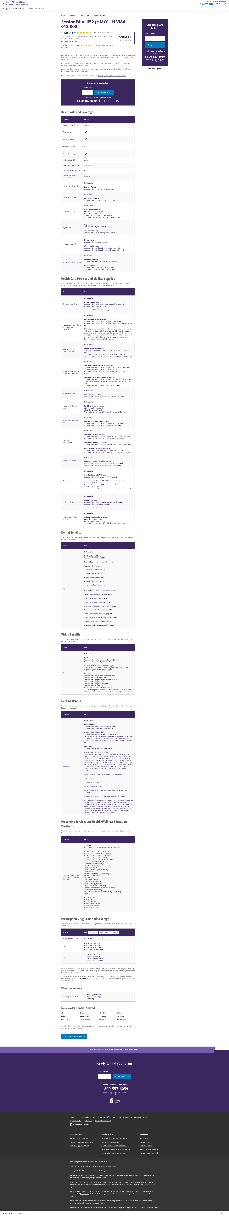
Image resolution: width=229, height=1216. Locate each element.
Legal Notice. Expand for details (15, 1213)
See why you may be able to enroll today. (112, 76)
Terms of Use (76, 1121)
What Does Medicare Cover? (149, 1149)
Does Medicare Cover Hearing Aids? (113, 1153)
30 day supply (93, 932)
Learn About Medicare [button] (19, 9)
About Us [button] (30, 9)
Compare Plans (39, 9)
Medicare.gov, (85, 1194)
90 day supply (114, 932)
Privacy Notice (84, 1117)
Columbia (83, 1013)
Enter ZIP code (87, 88)
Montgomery (84, 1016)
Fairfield (102, 1013)
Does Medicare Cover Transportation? (114, 1146)
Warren (101, 1020)
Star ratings (90, 999)
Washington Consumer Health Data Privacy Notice (130, 1117)
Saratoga (120, 1016)
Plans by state (144, 1138)
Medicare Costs (145, 1142)
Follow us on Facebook (81, 1124)
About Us (73, 1117)
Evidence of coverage (93, 997)
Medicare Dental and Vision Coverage (114, 1138)
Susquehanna (85, 1020)
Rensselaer (102, 1016)
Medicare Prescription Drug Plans (81, 1142)
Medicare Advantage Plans (79, 1138)
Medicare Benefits (146, 1146)
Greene (63, 1016)
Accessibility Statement (103, 1121)
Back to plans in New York (73, 1036)
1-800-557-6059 (206, 4)
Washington (121, 1020)
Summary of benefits (93, 995)
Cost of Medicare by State (110, 1142)
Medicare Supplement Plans (79, 1146)
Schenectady (65, 1020)
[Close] (222, 1213)
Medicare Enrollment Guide (149, 1153)
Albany (63, 1013)
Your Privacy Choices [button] (99, 1117)
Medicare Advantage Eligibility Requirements (116, 1149)
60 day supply (103, 932)
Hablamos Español (154, 69)
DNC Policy (88, 1121)
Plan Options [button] (6, 9)
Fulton (119, 1013)
